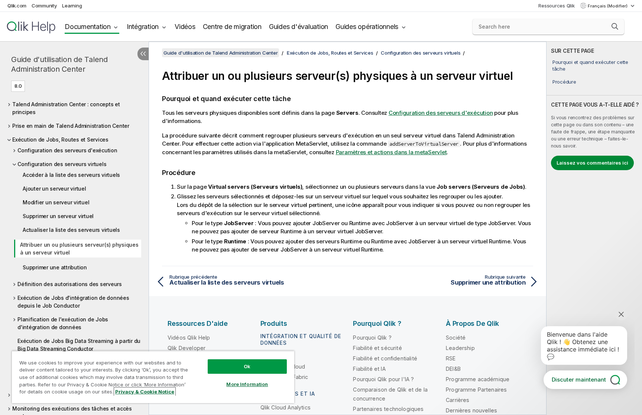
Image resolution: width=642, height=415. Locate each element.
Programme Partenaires (476, 389)
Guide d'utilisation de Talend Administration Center (59, 64)
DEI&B (453, 369)
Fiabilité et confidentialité (385, 358)
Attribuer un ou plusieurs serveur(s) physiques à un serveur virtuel (79, 248)
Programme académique (477, 379)
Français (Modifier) (608, 6)
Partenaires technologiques (388, 409)
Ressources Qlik (556, 6)
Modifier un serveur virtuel (56, 202)
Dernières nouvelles (471, 410)
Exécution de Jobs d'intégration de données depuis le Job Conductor (73, 302)
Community (44, 6)
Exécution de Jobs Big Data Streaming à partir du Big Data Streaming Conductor (78, 345)
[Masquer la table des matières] (143, 54)
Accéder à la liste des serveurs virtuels (71, 175)
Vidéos (185, 26)
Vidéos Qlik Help (189, 337)
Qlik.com (16, 6)
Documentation (88, 26)
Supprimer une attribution (55, 267)
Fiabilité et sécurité (377, 348)
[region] (153, 377)
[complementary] (594, 228)
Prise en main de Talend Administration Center (70, 126)
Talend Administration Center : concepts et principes (66, 108)
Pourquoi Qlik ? (372, 337)
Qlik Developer (186, 348)
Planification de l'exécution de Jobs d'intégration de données (62, 323)
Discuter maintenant (579, 379)
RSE (450, 358)
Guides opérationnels (366, 26)
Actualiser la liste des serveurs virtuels (71, 230)
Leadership (460, 348)
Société (456, 337)
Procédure (564, 82)
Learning (72, 6)
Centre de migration (232, 26)
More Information (247, 384)
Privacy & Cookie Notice (144, 392)
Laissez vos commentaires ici (592, 163)
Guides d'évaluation (298, 26)
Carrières (457, 400)
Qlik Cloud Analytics (285, 407)
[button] (614, 26)
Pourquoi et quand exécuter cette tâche (590, 65)
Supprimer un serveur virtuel (58, 216)
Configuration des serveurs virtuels (61, 164)
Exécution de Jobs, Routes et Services (60, 139)
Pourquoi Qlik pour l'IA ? (383, 379)
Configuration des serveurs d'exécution (67, 150)
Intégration (143, 26)
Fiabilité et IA (369, 369)
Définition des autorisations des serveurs (69, 284)
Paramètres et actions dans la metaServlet (391, 152)
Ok (247, 366)
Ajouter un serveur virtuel (54, 188)
